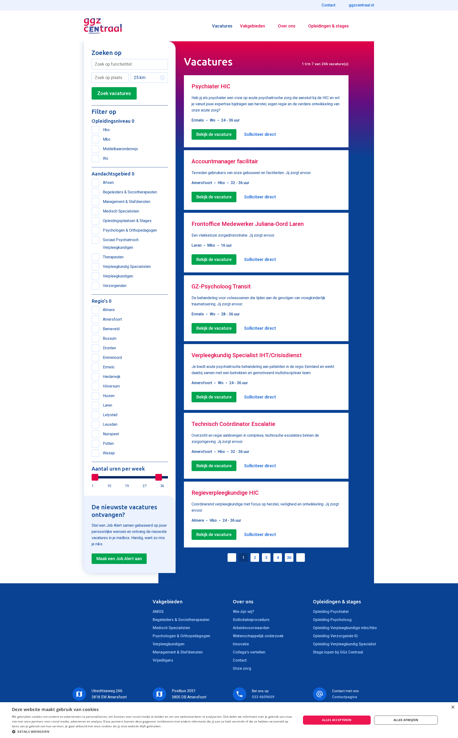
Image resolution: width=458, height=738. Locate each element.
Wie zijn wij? (243, 611)
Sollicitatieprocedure (251, 619)
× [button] (452, 707)
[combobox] (130, 64)
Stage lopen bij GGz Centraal (338, 652)
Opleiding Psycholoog (332, 619)
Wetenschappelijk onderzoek (258, 636)
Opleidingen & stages (328, 25)
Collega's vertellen (249, 652)
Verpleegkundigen (168, 644)
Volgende (300, 557)
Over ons (286, 25)
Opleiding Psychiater (331, 611)
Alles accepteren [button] (336, 720)
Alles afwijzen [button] (406, 720)
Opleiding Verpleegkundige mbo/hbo (345, 628)
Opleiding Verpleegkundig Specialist (344, 644)
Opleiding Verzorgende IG (335, 636)
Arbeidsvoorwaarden (251, 628)
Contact (240, 660)
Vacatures (222, 25)
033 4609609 (263, 697)
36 (289, 557)
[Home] (103, 26)
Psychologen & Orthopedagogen (181, 636)
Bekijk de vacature (214, 134)
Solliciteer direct (260, 134)
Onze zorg (242, 668)
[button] (152, 732)
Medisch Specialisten (171, 628)
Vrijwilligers (163, 660)
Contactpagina (344, 697)
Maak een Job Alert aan (119, 558)
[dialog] (229, 720)
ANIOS (158, 611)
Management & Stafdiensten (178, 652)
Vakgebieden (252, 25)
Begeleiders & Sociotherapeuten (181, 619)
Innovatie (241, 644)
